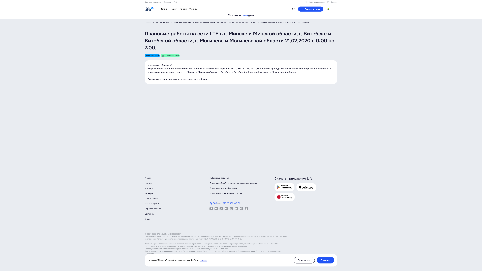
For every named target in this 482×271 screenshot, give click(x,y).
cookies (203, 260)
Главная (148, 22)
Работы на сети (162, 22)
